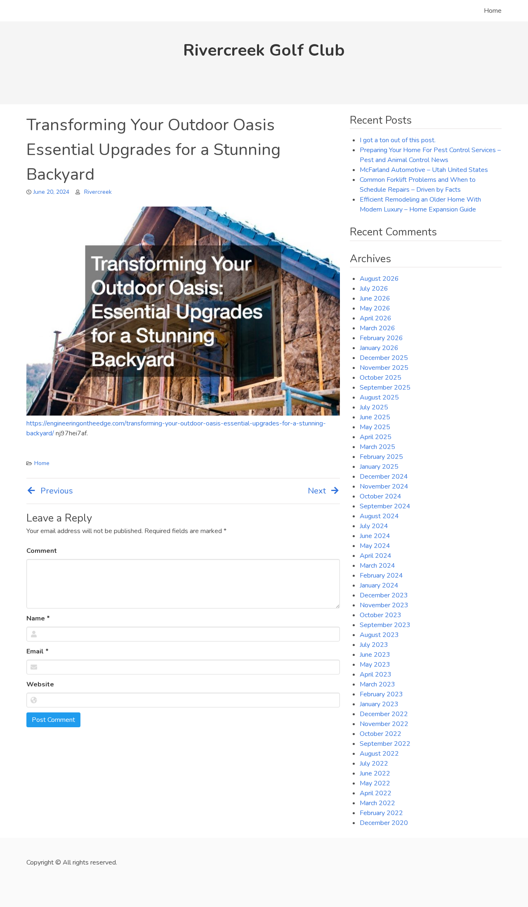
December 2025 (384, 357)
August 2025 (379, 397)
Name (38, 618)
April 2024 (375, 555)
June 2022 (375, 773)
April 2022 (375, 793)
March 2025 (377, 446)
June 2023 (375, 654)
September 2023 (385, 625)
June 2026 (375, 298)
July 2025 (374, 407)
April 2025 (375, 437)
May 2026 (375, 308)
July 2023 (374, 644)
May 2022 (375, 783)
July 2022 (374, 763)
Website (40, 684)
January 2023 (379, 704)
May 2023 (375, 664)
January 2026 (379, 347)
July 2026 (374, 288)
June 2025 (375, 417)
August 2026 (379, 278)
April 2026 (375, 318)
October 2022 (380, 733)
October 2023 (380, 615)
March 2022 (377, 803)
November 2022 (384, 723)
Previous (56, 490)
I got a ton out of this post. (398, 140)
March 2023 (377, 684)
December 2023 (384, 595)
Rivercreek (98, 192)
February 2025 (381, 456)
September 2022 (385, 743)
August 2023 (379, 634)
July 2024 (374, 526)
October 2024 (380, 496)
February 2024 (381, 575)
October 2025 (380, 377)
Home (493, 10)
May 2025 (375, 427)
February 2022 (381, 813)
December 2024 (384, 476)
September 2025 (385, 387)
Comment (41, 550)
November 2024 (384, 486)
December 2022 (384, 714)
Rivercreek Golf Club (264, 50)
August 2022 (379, 753)
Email (37, 651)
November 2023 (384, 605)
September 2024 (385, 506)
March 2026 (377, 328)
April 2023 (375, 674)
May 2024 (375, 545)
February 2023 (381, 694)
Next (317, 490)
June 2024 (375, 535)
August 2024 (379, 516)
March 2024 (377, 565)
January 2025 (379, 466)
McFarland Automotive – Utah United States (424, 169)
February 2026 (381, 338)
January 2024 (379, 585)
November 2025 (384, 367)
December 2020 (384, 822)
